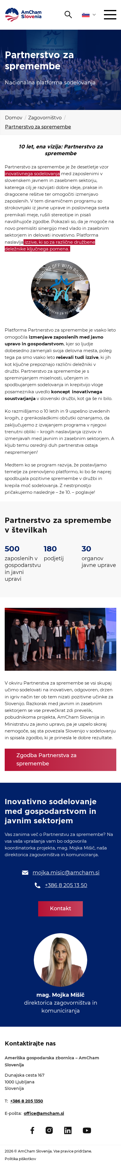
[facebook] (32, 1130)
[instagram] (49, 1130)
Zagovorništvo (45, 118)
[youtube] (87, 1130)
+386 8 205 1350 (26, 1101)
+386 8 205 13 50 (66, 885)
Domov (13, 118)
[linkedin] (68, 1130)
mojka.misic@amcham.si (66, 872)
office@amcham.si (44, 1113)
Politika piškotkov (20, 1159)
